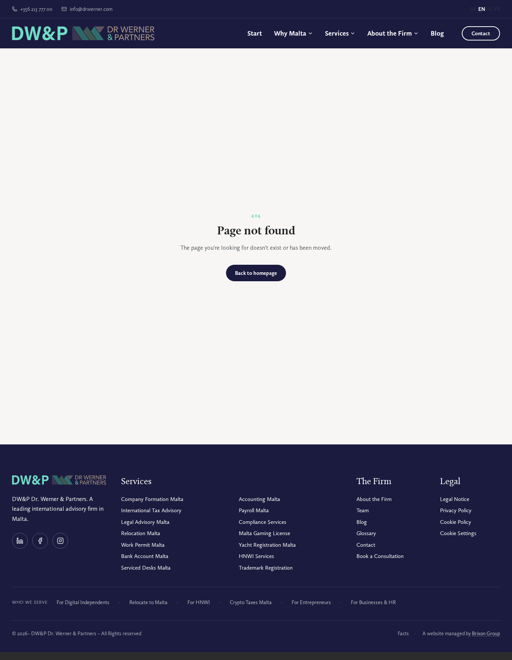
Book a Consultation (380, 556)
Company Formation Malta (152, 499)
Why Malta (290, 33)
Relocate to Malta (148, 602)
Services (337, 33)
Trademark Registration (266, 567)
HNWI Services (256, 556)
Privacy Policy (456, 510)
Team (362, 510)
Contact (481, 33)
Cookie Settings (458, 533)
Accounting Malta (259, 499)
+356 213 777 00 (36, 9)
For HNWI (198, 602)
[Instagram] (60, 541)
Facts (403, 633)
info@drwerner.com (91, 9)
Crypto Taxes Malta (251, 602)
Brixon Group (486, 633)
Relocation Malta (140, 533)
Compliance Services (262, 522)
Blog (437, 33)
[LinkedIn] (20, 541)
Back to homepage (256, 273)
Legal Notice (454, 499)
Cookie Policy (455, 522)
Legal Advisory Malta (145, 522)
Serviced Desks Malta (146, 567)
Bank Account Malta (144, 556)
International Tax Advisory (151, 510)
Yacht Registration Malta (267, 545)
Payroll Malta (254, 510)
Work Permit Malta (143, 545)
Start (254, 33)
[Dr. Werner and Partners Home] (83, 33)
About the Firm (389, 33)
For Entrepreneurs (311, 602)
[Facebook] (40, 541)
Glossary (366, 533)
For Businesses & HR (373, 602)
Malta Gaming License (264, 533)
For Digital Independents (83, 602)
